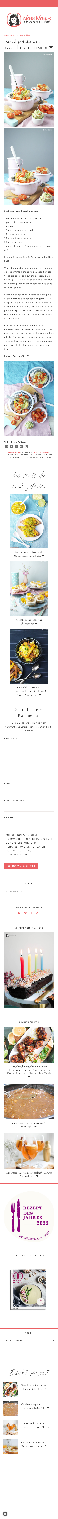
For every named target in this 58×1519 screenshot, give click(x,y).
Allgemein (9, 35)
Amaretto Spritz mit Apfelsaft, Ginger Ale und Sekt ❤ (29, 1174)
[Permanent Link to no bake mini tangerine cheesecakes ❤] (29, 615)
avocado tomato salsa (18, 455)
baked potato (38, 455)
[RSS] (37, 913)
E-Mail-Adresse (14, 801)
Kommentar (10, 739)
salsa (48, 457)
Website (9, 818)
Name (8, 783)
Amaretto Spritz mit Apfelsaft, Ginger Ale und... (37, 1425)
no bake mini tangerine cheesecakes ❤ (29, 621)
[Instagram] (20, 913)
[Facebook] (31, 913)
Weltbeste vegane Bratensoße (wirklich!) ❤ (29, 1124)
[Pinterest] (26, 913)
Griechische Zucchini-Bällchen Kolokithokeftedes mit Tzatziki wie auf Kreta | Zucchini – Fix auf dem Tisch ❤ (29, 1072)
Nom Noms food (29, 19)
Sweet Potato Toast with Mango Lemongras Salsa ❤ (29, 553)
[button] (29, 3)
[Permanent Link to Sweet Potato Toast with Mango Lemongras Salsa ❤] (29, 547)
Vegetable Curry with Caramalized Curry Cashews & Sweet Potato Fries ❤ (29, 691)
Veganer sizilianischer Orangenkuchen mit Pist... (36, 1444)
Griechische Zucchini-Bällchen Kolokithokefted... (36, 1387)
